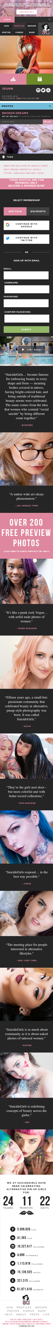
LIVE (46, 1314)
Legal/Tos (13, 1319)
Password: (11, 296)
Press (34, 1314)
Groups (32, 26)
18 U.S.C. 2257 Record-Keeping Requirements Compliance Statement (26, 1322)
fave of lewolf (30, 166)
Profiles (19, 26)
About (21, 1314)
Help (9, 1314)
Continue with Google (27, 225)
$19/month (37, 211)
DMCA (19, 1319)
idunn (7, 88)
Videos (19, 32)
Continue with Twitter (27, 239)
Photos (6, 32)
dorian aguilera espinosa (36, 116)
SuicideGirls (46, 26)
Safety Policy (37, 1319)
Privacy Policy (27, 1319)
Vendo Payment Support (43, 1324)
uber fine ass (12, 166)
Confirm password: (17, 312)
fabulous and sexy (25, 173)
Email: (8, 269)
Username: (11, 283)
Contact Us (30, 1324)
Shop (32, 32)
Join (6, 26)
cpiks (41, 173)
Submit (26, 329)
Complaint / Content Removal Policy (13, 1324)
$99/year (15, 211)
